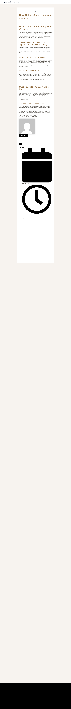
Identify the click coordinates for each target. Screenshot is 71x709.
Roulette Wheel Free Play (24, 99)
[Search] (20, 144)
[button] (57, 2)
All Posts (23, 135)
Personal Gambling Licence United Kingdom (27, 115)
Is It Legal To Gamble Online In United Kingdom (28, 116)
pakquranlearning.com (11, 2)
